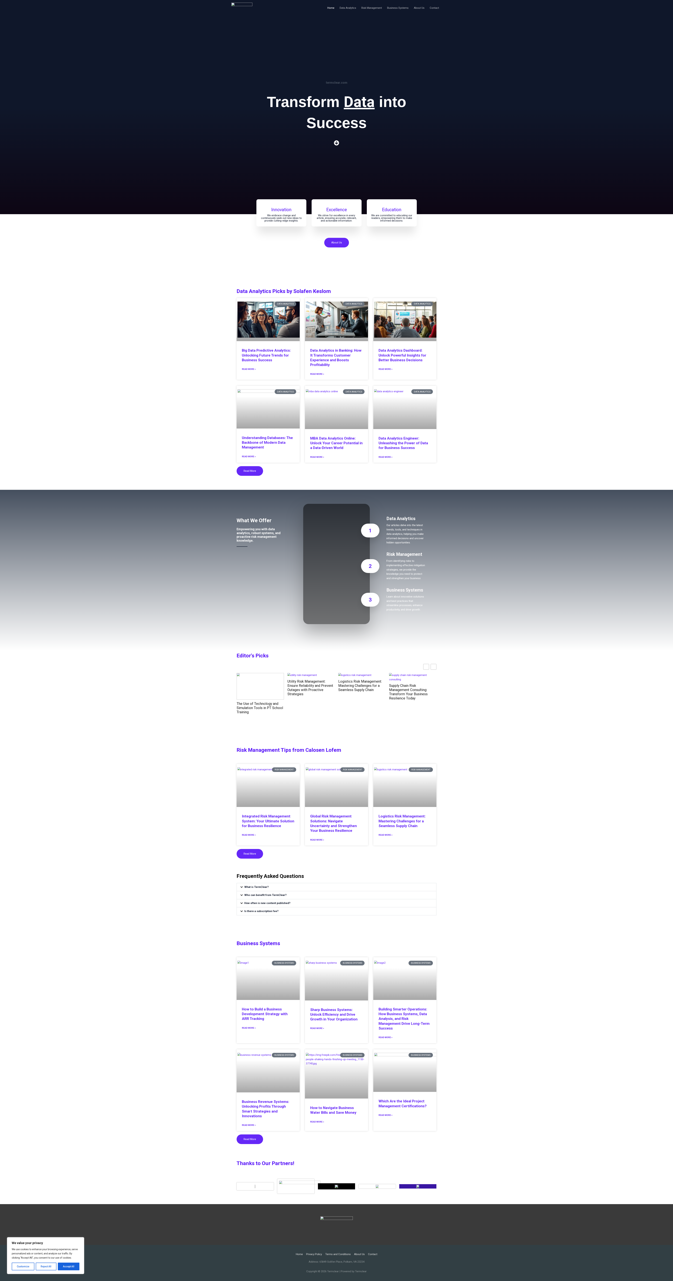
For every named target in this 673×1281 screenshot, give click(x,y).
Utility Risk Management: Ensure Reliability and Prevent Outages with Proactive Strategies (310, 687)
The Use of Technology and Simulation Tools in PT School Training (260, 708)
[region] (45, 1255)
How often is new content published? (267, 903)
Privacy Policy (314, 1254)
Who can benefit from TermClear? (265, 895)
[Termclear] (241, 7)
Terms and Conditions (338, 1254)
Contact (434, 7)
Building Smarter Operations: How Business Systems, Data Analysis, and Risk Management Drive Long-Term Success (404, 1018)
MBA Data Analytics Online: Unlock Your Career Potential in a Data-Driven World (336, 443)
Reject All (46, 1266)
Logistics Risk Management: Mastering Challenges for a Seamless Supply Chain (360, 685)
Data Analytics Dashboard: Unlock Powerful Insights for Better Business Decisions (402, 355)
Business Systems (398, 7)
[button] (336, 887)
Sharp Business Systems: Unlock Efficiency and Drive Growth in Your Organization (334, 1014)
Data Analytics (348, 7)
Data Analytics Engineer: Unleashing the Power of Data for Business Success (403, 443)
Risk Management (371, 7)
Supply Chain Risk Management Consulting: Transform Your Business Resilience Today (408, 691)
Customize (23, 1266)
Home (330, 7)
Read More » (249, 369)
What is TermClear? (256, 887)
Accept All (68, 1266)
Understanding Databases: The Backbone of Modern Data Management (267, 443)
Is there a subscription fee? (261, 911)
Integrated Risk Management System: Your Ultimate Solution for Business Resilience (268, 821)
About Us (419, 7)
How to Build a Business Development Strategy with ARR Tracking (265, 1014)
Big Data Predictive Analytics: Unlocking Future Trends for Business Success (266, 355)
